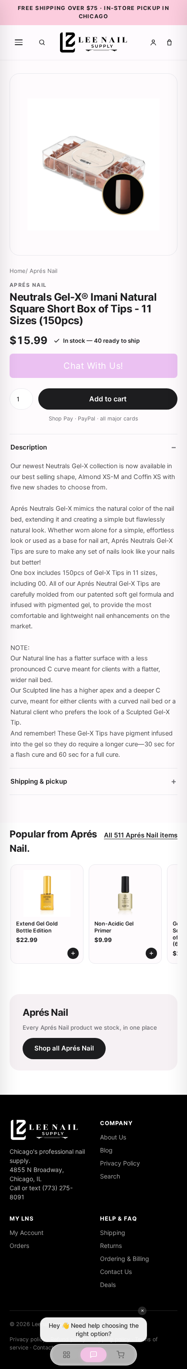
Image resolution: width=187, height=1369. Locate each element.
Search (110, 1176)
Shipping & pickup (38, 781)
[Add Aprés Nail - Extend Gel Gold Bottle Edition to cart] (73, 953)
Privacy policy (28, 1339)
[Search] (42, 42)
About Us (113, 1137)
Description (28, 447)
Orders (19, 1245)
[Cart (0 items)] (169, 42)
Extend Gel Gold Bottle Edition (37, 927)
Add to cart (108, 398)
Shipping (112, 1232)
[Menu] (19, 42)
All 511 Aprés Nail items (140, 835)
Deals (108, 1284)
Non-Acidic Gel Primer (114, 927)
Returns (111, 1245)
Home (18, 270)
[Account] (153, 42)
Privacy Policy (120, 1163)
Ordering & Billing (124, 1258)
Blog (106, 1150)
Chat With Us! (93, 366)
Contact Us (116, 1271)
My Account (26, 1232)
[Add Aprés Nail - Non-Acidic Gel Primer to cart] (151, 953)
